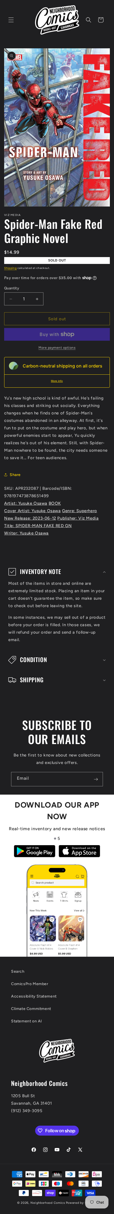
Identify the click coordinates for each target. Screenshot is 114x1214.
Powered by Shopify (81, 1203)
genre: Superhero (79, 510)
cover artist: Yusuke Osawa (32, 510)
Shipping (10, 268)
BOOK (55, 503)
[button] (11, 20)
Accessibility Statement (34, 996)
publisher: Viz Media (78, 518)
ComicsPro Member (29, 984)
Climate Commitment (31, 1008)
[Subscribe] (96, 779)
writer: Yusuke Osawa (26, 533)
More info (57, 380)
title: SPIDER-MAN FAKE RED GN (38, 525)
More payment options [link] (57, 348)
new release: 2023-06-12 (30, 518)
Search (18, 971)
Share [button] (15, 474)
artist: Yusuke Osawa (25, 503)
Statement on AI (26, 1021)
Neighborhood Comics (47, 1203)
